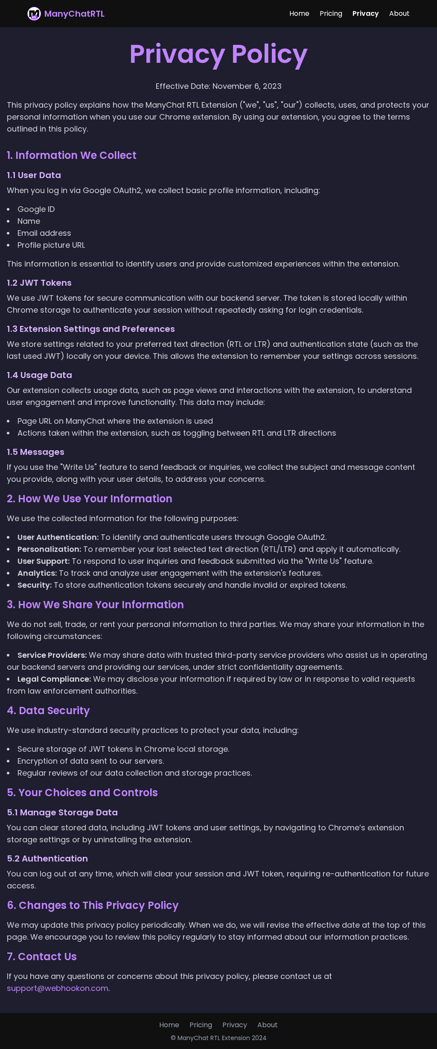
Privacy (366, 13)
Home (299, 13)
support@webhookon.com (57, 988)
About (399, 13)
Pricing (331, 13)
